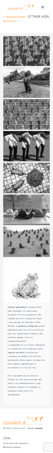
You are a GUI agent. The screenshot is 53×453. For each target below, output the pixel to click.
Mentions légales (12, 447)
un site (35, 428)
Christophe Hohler (16, 16)
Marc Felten (9, 21)
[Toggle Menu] (42, 7)
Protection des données (15, 443)
